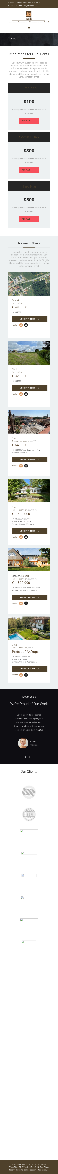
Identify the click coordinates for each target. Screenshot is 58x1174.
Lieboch (25, 576)
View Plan (26, 121)
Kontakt (21, 1170)
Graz (14, 438)
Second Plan (29, 137)
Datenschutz (43, 1170)
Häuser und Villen (19, 510)
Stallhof (16, 369)
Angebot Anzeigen (27, 319)
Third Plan (29, 186)
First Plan (29, 88)
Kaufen (15, 325)
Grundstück (17, 303)
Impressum (31, 1170)
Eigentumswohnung (20, 441)
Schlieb (16, 300)
